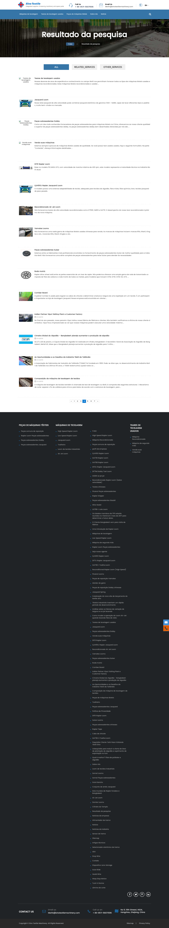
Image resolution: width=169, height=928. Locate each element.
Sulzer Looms (97, 720)
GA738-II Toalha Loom (101, 738)
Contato (95, 861)
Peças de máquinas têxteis (77, 14)
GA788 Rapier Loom (100, 462)
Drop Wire (96, 856)
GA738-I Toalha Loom (101, 565)
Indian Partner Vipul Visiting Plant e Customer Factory (58, 314)
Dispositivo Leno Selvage (102, 865)
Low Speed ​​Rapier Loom (67, 436)
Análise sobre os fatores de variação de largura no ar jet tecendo (108, 610)
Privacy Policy (144, 923)
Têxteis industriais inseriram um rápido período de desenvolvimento (108, 604)
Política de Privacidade (101, 711)
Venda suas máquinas (44, 142)
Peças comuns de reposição (32, 431)
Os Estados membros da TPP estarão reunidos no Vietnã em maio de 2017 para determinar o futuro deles (109, 515)
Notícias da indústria (100, 829)
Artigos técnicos (98, 843)
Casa (70, 44)
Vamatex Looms (41, 228)
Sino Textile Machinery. (38, 923)
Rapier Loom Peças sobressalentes (35, 436)
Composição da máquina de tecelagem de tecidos (57, 378)
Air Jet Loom (63, 454)
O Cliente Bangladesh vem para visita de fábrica (108, 523)
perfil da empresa (99, 449)
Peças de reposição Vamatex (104, 578)
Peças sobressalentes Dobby (47, 121)
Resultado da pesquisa (91, 44)
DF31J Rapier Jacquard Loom (103, 467)
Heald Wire (96, 874)
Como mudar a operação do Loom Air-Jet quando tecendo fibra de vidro (109, 616)
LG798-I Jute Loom (100, 509)
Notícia (103, 14)
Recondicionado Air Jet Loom (47, 207)
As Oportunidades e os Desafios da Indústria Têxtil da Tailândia (62, 357)
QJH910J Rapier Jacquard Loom (48, 185)
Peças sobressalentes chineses (104, 725)
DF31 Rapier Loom (42, 164)
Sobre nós (94, 14)
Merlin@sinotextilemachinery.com (119, 7)
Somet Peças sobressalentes (103, 778)
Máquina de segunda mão (103, 542)
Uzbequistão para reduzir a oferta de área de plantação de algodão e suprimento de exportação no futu (109, 751)
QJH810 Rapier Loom (100, 556)
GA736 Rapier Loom (100, 458)
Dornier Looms (98, 802)
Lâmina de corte (98, 888)
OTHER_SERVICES (112, 66)
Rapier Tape (97, 729)
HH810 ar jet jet (98, 476)
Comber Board (40, 293)
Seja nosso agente (99, 551)
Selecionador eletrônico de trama (105, 847)
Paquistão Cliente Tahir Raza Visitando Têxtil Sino (107, 743)
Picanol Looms (98, 574)
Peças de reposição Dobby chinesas (106, 587)
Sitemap (95, 838)
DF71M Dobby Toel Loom (102, 471)
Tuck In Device (98, 883)
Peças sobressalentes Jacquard (33, 445)
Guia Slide (96, 870)
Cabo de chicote (99, 734)
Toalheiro (61, 445)
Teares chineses (98, 487)
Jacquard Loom (41, 100)
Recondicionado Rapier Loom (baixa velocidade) (107, 481)
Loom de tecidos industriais (69, 449)
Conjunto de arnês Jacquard (103, 787)
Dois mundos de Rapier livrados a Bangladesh (105, 792)
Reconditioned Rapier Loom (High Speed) (109, 569)
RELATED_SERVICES (84, 66)
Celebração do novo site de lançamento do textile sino (109, 597)
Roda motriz (39, 271)
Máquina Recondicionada (102, 440)
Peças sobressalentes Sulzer (46, 250)
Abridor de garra (98, 583)
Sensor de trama (99, 834)
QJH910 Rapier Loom (100, 453)
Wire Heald (96, 505)
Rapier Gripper (98, 496)
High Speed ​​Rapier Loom (68, 431)
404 (93, 852)
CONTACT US (26, 911)
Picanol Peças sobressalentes (104, 491)
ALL (56, 66)
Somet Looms (97, 773)
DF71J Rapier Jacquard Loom (103, 560)
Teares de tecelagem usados (52, 14)
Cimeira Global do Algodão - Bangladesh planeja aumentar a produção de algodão (71, 335)
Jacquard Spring (98, 592)
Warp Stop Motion (99, 879)
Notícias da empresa (100, 816)
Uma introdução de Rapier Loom (105, 529)
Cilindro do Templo (100, 807)
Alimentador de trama (101, 820)
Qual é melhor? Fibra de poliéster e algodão (106, 758)
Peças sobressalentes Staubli (104, 500)
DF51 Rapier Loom (99, 716)
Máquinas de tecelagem (28, 14)
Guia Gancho (97, 782)
